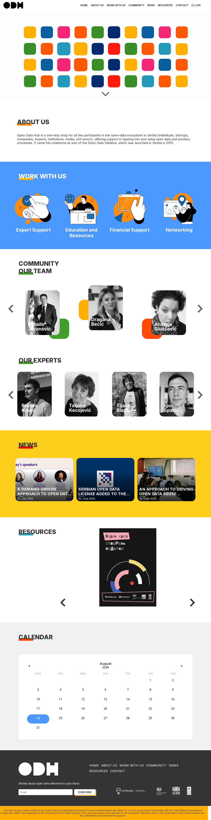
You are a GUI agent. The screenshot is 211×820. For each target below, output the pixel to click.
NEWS (151, 5)
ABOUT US (97, 5)
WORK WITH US (116, 5)
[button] (21, 482)
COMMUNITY (136, 5)
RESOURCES (165, 5)
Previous (10, 308)
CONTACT (182, 5)
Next (200, 308)
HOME (84, 5)
